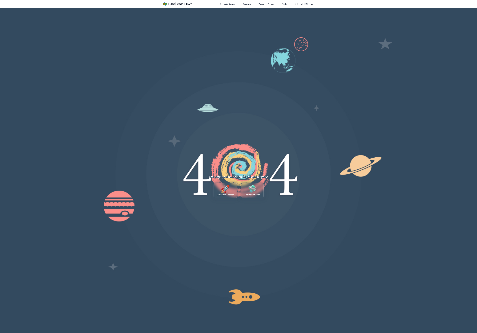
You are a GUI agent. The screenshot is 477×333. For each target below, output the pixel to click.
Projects (271, 4)
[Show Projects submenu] (278, 4)
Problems (247, 4)
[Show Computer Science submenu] (239, 4)
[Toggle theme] (312, 4)
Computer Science (227, 4)
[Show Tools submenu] (290, 4)
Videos (261, 4)
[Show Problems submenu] (254, 4)
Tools (284, 4)
